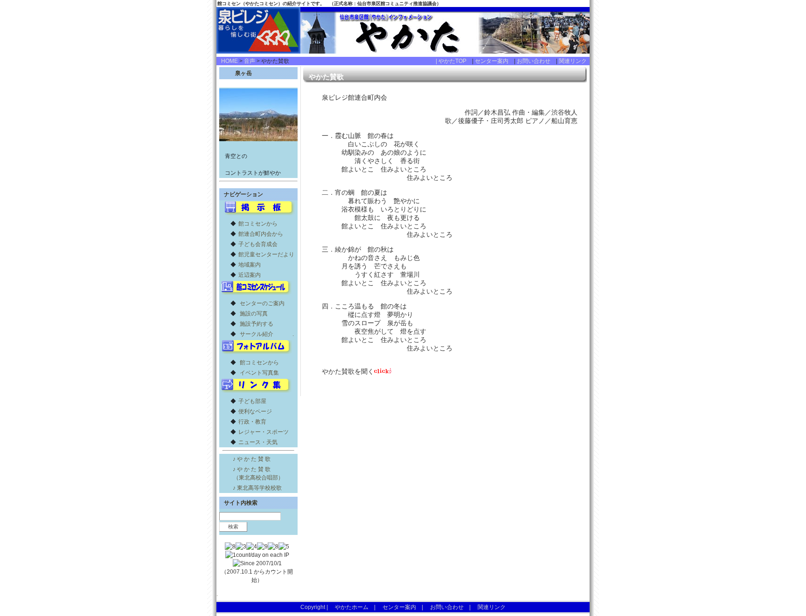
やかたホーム (351, 607)
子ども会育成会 (258, 244)
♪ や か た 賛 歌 (252, 459)
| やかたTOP (454, 61)
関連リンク (573, 61)
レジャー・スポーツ (263, 432)
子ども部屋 (252, 401)
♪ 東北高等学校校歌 (257, 488)
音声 (249, 61)
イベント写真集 (259, 373)
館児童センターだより (266, 254)
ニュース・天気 (258, 442)
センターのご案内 (262, 303)
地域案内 (249, 264)
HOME (229, 61)
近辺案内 (249, 275)
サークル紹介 (256, 334)
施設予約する (256, 324)
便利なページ (255, 411)
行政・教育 (252, 421)
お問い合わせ (536, 61)
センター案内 (494, 61)
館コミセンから (258, 223)
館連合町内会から (260, 234)
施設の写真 (254, 313)
